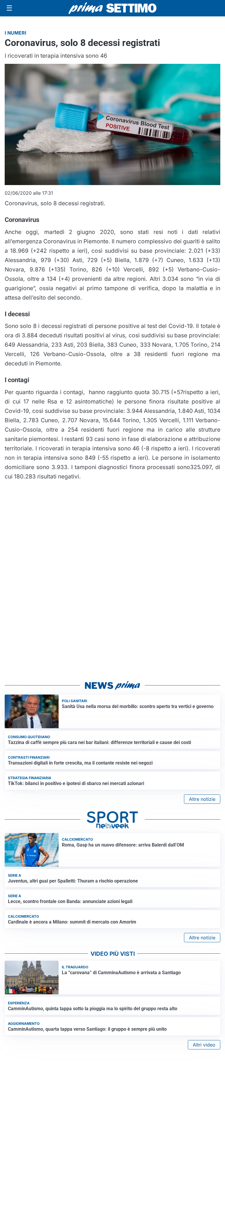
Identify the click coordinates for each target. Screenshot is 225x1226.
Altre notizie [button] (202, 799)
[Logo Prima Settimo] (112, 8)
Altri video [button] (204, 1045)
